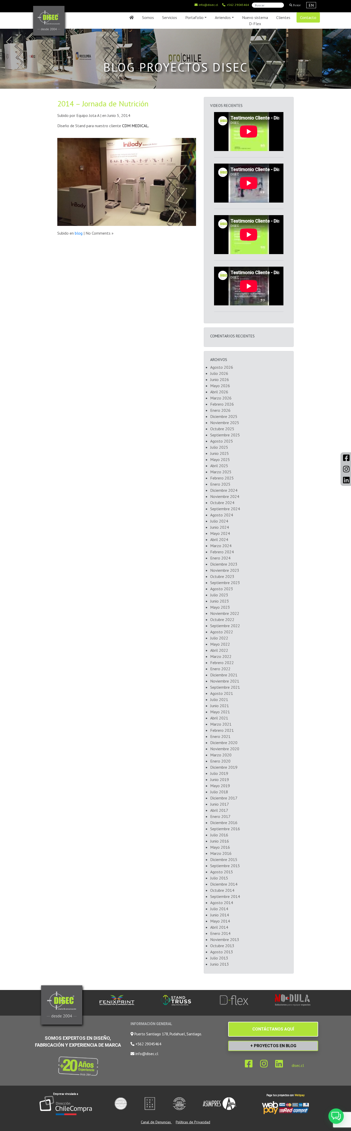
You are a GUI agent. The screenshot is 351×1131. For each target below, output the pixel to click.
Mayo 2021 (220, 711)
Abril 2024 (219, 539)
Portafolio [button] (194, 17)
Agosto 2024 (221, 514)
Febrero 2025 (222, 478)
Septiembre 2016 (225, 828)
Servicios (169, 17)
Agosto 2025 (221, 441)
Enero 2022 (220, 668)
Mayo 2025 (220, 459)
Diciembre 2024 (223, 490)
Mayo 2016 (220, 847)
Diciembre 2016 (223, 822)
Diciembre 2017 (223, 797)
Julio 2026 (219, 373)
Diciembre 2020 (223, 742)
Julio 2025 (219, 447)
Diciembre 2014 (223, 884)
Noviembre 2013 (224, 939)
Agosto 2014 (221, 902)
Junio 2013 (219, 964)
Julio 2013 (219, 957)
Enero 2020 (220, 761)
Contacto (308, 17)
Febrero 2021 (222, 730)
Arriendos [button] (223, 17)
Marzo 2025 (221, 471)
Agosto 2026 (221, 367)
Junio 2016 (219, 841)
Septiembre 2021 (225, 687)
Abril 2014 (219, 927)
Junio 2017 (219, 804)
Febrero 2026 (222, 404)
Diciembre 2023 (223, 564)
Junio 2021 (219, 705)
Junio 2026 (219, 379)
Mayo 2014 (220, 921)
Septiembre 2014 (225, 896)
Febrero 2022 (222, 662)
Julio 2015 (219, 877)
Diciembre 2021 (223, 674)
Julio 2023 (219, 594)
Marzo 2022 (221, 656)
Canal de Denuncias (156, 1122)
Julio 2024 (219, 521)
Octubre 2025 (222, 428)
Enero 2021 (220, 736)
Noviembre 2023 (224, 570)
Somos (148, 17)
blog (78, 233)
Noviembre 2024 (224, 496)
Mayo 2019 (220, 785)
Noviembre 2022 (224, 613)
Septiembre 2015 (225, 865)
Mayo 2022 (220, 644)
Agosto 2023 (221, 588)
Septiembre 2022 (225, 625)
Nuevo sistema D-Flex (255, 20)
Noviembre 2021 (224, 681)
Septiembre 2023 (225, 582)
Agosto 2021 (221, 693)
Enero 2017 (220, 816)
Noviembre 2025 (224, 422)
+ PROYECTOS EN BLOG (273, 1045)
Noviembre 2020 (224, 748)
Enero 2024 (220, 558)
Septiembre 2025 (225, 434)
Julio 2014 (219, 908)
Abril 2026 (219, 391)
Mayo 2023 (220, 607)
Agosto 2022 (221, 631)
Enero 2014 (220, 933)
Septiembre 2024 (225, 508)
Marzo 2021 (221, 724)
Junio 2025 (219, 453)
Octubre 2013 (222, 945)
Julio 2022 (219, 637)
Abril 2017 (219, 810)
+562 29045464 (237, 5)
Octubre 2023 (222, 576)
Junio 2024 (219, 527)
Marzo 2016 (221, 853)
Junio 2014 (219, 914)
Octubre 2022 (222, 619)
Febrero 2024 (222, 551)
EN (311, 5)
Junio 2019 (219, 779)
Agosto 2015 (221, 871)
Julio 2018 (219, 791)
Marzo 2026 (221, 398)
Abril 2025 (219, 465)
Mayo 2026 (220, 385)
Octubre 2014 (222, 890)
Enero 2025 (220, 484)
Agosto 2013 (221, 951)
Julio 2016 (219, 834)
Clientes (283, 17)
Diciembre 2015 (223, 859)
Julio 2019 (219, 773)
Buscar (296, 5)
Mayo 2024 (220, 533)
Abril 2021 (219, 717)
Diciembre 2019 (223, 767)
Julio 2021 (219, 699)
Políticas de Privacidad (193, 1122)
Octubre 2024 (222, 502)
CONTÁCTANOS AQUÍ (273, 1029)
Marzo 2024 (221, 545)
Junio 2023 (219, 601)
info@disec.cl (208, 5)
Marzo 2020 (221, 754)
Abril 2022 (219, 650)
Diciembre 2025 (223, 416)
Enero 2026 (220, 410)
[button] (336, 1116)
